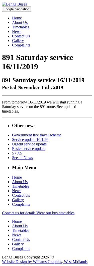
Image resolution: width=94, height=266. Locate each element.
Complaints (21, 45)
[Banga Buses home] (14, 4)
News (16, 31)
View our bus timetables (55, 213)
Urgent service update (29, 144)
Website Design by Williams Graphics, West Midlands (44, 261)
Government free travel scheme (36, 135)
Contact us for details (19, 213)
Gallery (18, 40)
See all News (22, 157)
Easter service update (28, 148)
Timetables (20, 27)
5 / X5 (17, 153)
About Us (20, 22)
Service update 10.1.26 (30, 139)
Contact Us (21, 36)
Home (17, 18)
